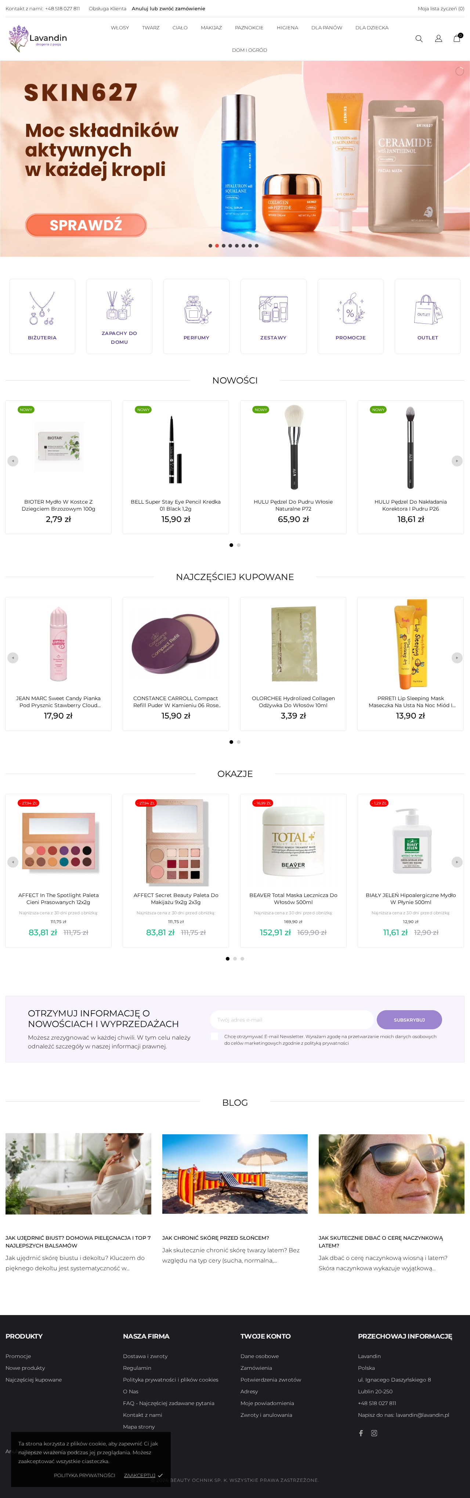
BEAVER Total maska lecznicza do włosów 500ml (293, 898)
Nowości (235, 380)
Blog (235, 1102)
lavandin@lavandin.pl (403, 1415)
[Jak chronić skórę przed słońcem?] (235, 1173)
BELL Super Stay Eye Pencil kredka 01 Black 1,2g (176, 505)
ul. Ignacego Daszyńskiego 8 (394, 1379)
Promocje (18, 1356)
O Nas (130, 1391)
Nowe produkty (25, 1368)
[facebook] (361, 1433)
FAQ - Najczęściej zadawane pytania (168, 1403)
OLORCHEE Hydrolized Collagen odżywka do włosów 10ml (293, 702)
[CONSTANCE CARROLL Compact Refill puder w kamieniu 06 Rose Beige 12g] (215, 615)
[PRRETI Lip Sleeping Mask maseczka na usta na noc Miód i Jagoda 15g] (450, 615)
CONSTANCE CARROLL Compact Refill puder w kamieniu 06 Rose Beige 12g (175, 702)
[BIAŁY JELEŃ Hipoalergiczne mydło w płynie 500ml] (450, 812)
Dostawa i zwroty (145, 1356)
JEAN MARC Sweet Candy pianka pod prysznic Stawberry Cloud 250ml (58, 702)
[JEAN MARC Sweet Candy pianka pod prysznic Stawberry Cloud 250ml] (97, 615)
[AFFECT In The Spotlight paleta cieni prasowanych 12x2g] (98, 812)
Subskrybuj (409, 1020)
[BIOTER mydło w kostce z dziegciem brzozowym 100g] (98, 419)
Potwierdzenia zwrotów (271, 1379)
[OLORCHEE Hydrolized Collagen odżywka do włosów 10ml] (332, 615)
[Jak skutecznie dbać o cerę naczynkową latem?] (391, 1173)
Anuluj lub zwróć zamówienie (168, 8)
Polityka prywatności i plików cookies (170, 1379)
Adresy (249, 1391)
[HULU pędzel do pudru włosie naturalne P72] (332, 419)
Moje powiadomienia (267, 1403)
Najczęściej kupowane (235, 577)
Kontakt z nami (142, 1415)
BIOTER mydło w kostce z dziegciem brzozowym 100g (58, 505)
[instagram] (374, 1433)
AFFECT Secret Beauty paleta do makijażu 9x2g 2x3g (176, 898)
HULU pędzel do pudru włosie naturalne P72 (293, 505)
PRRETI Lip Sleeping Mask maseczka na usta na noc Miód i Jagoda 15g (410, 702)
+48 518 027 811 (62, 8)
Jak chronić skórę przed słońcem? (215, 1238)
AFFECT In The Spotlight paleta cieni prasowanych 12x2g (58, 898)
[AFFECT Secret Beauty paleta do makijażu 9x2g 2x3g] (215, 812)
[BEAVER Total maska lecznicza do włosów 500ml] (332, 812)
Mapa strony (139, 1426)
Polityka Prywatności (84, 1475)
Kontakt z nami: (24, 8)
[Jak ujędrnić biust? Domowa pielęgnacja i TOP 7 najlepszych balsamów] (78, 1173)
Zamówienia (256, 1368)
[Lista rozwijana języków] (438, 39)
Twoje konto (265, 1336)
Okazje (235, 773)
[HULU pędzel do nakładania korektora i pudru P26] (450, 419)
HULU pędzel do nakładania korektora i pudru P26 (411, 505)
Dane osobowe (260, 1356)
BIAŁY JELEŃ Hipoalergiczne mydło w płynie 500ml (411, 898)
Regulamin (137, 1368)
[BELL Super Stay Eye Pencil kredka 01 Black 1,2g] (215, 419)
